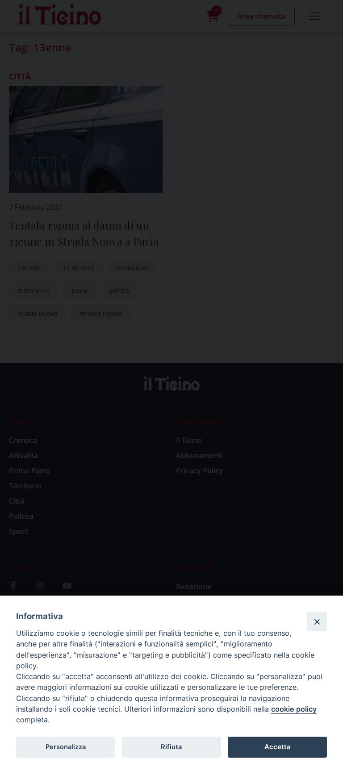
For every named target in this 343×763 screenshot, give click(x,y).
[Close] (317, 621)
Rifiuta (171, 747)
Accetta (277, 747)
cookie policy (294, 709)
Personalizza (66, 747)
